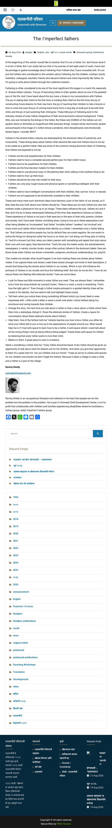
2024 (15, 562)
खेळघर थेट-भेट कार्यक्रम (24, 483)
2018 (15, 519)
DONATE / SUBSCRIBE (73, 23)
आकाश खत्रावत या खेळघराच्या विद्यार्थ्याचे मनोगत (34, 471)
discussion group (84, 52)
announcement (21, 591)
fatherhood (98, 52)
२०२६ (15, 577)
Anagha (28, 52)
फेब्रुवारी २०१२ (20, 723)
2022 (15, 548)
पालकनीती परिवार (30, 19)
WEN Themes (64, 823)
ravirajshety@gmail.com (18, 373)
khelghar (17, 613)
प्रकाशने (38, 771)
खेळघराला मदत (68, 749)
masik (16, 628)
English (40, 52)
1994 (15, 497)
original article (20, 642)
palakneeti (18, 650)
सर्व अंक (38, 766)
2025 (15, 570)
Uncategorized (20, 679)
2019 (15, 526)
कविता (15, 693)
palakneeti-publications (25, 657)
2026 (15, 584)
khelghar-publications (24, 621)
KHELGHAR (99, 10)
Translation (19, 672)
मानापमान (17, 477)
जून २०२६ (18, 465)
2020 (15, 533)
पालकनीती (17, 715)
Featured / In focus (23, 606)
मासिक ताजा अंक (73, 10)
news (16, 635)
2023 (15, 555)
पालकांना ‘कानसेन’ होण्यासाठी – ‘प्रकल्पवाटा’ (33, 459)
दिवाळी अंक (18, 708)
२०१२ (15, 511)
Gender (8, 56)
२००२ (15, 504)
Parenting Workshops (24, 664)
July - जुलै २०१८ (52, 52)
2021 (15, 540)
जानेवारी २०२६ (19, 701)
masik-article (66, 52)
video (16, 686)
